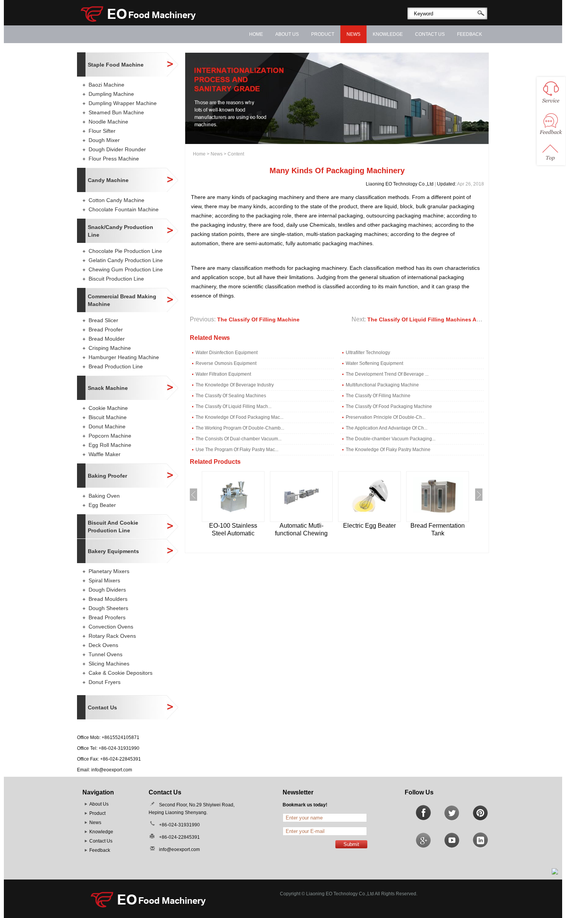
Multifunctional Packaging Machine (382, 385)
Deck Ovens (103, 645)
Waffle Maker (105, 454)
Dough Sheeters (108, 608)
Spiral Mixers (104, 580)
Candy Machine (108, 180)
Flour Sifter (102, 131)
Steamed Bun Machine (116, 112)
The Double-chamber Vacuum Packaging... (390, 438)
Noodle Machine (108, 122)
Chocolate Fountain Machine (124, 209)
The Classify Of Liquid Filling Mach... (233, 406)
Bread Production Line (116, 366)
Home (256, 34)
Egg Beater (102, 505)
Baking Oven (104, 496)
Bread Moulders (108, 599)
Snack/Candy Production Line (120, 231)
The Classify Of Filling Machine (258, 319)
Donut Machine (107, 426)
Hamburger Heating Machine (124, 357)
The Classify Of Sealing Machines (231, 395)
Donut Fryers (105, 682)
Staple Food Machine (116, 65)
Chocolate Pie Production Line (125, 251)
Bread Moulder (107, 339)
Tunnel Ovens (105, 654)
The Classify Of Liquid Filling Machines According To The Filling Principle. (465, 319)
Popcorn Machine (110, 436)
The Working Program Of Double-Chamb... (240, 428)
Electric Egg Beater (369, 525)
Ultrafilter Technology (368, 352)
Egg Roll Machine (110, 445)
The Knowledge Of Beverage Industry (235, 385)
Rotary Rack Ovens (112, 636)
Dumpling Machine (111, 94)
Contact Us (430, 34)
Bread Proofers (107, 617)
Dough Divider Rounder (117, 149)
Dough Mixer (104, 140)
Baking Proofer (107, 476)
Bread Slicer (103, 320)
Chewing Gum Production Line (126, 269)
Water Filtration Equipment (223, 374)
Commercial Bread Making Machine (122, 300)
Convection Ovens (111, 627)
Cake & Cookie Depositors (120, 673)
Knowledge (388, 34)
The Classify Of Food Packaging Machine (389, 406)
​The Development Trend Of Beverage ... (387, 374)
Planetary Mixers (109, 571)
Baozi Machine (106, 85)
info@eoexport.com (111, 770)
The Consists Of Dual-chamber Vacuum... (238, 438)
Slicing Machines (109, 663)
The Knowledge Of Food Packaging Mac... (239, 417)
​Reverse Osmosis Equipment (226, 363)
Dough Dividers (107, 590)
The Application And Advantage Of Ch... (386, 428)
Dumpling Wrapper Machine (123, 103)
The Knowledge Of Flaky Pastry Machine (388, 449)
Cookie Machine (108, 408)
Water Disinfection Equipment (227, 352)
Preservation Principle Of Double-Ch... (385, 417)
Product (322, 34)
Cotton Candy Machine (116, 200)
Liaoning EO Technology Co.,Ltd (400, 184)
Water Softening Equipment (374, 363)
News (353, 34)
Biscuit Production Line (116, 279)
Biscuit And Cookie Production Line (113, 526)
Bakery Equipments (113, 551)
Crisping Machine (110, 348)
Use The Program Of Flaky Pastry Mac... (237, 449)
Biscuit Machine (108, 417)
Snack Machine (108, 388)
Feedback (469, 34)
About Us (287, 34)
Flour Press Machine (114, 159)
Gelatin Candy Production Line (126, 260)
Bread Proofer (106, 329)
